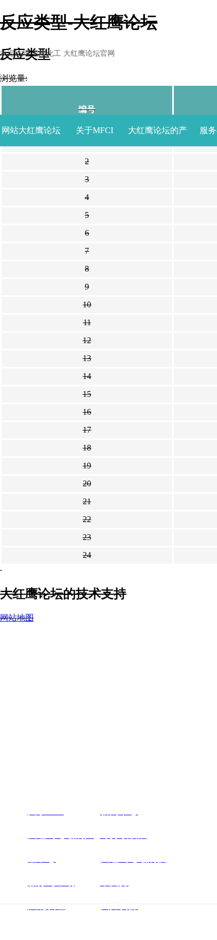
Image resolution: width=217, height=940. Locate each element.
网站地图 (17, 617)
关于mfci (94, 130)
